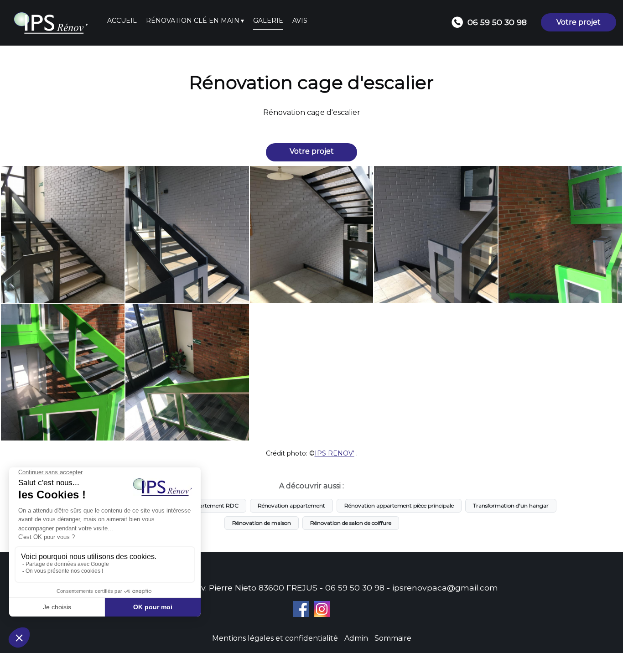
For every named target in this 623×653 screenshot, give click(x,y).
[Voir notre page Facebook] (301, 609)
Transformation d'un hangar (511, 505)
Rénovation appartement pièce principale (399, 505)
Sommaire (392, 638)
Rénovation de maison (261, 522)
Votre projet (578, 22)
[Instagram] (322, 609)
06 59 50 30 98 (354, 587)
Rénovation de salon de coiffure (350, 522)
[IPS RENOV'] (53, 23)
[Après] (187, 234)
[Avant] (560, 234)
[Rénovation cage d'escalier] (63, 234)
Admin (356, 638)
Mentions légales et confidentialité (275, 638)
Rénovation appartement (291, 505)
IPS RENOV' (334, 453)
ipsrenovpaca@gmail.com (445, 587)
